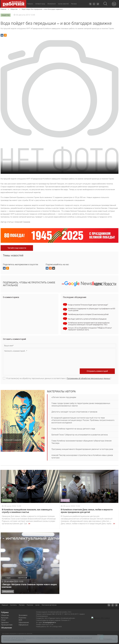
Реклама (74, 4)
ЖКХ (20, 620)
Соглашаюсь (107, 639)
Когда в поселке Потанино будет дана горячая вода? (88, 305)
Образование (24, 622)
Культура (4, 618)
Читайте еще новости (17, 248)
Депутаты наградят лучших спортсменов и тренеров (74, 412)
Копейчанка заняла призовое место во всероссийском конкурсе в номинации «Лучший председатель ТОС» (88, 324)
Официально (23, 625)
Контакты (13, 605)
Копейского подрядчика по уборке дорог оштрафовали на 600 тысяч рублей (91, 309)
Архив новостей (63, 4)
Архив (37, 605)
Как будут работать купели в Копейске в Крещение (87, 319)
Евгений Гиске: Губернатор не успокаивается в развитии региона (79, 435)
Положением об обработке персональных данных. (88, 378)
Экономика (23, 615)
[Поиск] (105, 4)
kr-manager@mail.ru (49, 622)
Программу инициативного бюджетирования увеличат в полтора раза (82, 449)
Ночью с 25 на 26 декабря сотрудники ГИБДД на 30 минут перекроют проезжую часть (90, 329)
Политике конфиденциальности (14, 640)
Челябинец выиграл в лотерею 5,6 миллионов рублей (88, 314)
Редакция (5, 605)
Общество (5, 615)
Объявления (51, 4)
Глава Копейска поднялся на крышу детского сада (73, 429)
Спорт (3, 620)
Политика (22, 618)
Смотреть (21, 578)
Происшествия (6, 625)
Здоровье (4, 622)
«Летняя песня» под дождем (63, 397)
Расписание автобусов (49, 605)
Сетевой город (40, 4)
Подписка (30, 605)
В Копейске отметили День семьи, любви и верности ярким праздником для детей (87, 510)
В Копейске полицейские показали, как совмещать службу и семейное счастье (27, 510)
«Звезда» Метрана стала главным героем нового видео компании (29, 585)
